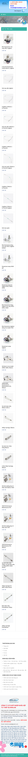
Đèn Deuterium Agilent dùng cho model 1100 (8, 327)
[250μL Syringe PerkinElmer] (8, 617)
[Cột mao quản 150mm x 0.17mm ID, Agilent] (8, 158)
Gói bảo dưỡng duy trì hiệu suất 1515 (8, 526)
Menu (4, 14)
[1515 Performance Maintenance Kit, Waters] (8, 537)
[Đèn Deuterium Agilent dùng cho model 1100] (8, 318)
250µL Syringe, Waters (8, 427)
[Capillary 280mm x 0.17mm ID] (8, 138)
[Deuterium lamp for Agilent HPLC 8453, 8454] (8, 278)
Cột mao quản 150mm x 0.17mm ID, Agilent (8, 167)
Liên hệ (5, 655)
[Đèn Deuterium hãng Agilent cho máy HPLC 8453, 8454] (8, 298)
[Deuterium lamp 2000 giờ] (8, 258)
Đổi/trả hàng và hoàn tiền (9, 684)
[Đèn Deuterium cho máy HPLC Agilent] (8, 38)
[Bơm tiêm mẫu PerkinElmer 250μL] (8, 597)
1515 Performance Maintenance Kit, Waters (7, 546)
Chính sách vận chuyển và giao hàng (12, 686)
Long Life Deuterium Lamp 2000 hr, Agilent (8, 67)
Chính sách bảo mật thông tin (10, 677)
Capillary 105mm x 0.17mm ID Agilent (7, 207)
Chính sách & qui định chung (10, 689)
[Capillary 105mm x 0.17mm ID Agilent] (8, 198)
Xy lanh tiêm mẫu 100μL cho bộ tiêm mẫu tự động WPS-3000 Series (8, 565)
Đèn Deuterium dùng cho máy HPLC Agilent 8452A (8, 246)
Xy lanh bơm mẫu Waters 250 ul (6, 406)
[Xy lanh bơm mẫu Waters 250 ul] (8, 398)
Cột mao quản (5, 228)
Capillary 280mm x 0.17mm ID (7, 147)
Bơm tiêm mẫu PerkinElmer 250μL (7, 606)
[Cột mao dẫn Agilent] (8, 78)
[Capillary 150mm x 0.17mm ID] (8, 178)
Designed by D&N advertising (11, 755)
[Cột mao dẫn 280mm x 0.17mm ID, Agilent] (8, 118)
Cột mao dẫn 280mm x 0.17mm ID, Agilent (8, 127)
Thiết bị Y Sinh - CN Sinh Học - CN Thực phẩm (14, 661)
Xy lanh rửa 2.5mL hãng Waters (7, 446)
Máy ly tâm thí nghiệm (8, 668)
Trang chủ (5, 646)
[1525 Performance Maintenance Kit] (8, 498)
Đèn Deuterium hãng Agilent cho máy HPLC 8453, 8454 (8, 306)
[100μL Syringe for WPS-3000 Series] (8, 577)
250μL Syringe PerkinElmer (6, 626)
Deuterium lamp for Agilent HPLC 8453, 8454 (7, 286)
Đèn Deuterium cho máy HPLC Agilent (7, 47)
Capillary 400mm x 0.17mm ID (7, 107)
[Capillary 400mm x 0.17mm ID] (8, 98)
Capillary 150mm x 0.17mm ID (7, 187)
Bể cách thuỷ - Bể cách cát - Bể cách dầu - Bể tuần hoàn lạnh (14, 671)
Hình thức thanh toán (8, 680)
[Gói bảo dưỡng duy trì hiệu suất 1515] (8, 517)
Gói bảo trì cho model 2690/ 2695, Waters (7, 367)
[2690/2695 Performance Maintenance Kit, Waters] (8, 378)
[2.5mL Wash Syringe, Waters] (8, 458)
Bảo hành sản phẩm (8, 682)
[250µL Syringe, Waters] (8, 418)
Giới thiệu (5, 648)
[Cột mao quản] (8, 218)
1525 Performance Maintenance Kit (7, 506)
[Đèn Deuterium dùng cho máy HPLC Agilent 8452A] (8, 238)
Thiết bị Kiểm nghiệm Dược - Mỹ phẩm (12, 663)
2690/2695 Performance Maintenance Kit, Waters (6, 385)
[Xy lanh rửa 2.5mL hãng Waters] (8, 438)
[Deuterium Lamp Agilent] (8, 338)
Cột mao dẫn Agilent (7, 88)
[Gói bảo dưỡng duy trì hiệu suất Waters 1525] (8, 478)
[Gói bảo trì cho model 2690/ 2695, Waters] (8, 358)
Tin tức (5, 652)
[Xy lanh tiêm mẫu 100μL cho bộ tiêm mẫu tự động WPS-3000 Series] (8, 557)
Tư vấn (5, 650)
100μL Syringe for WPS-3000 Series (7, 586)
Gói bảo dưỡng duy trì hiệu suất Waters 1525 (8, 486)
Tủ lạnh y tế (6, 665)
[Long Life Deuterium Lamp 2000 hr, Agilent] (8, 58)
